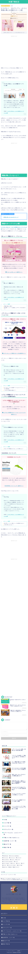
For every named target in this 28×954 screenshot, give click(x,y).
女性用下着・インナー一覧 (10, 840)
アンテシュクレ (5, 857)
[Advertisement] (14, 51)
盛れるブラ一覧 (7, 844)
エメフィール (19, 857)
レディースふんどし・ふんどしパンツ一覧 (13, 833)
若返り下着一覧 (7, 847)
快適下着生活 (14, 2)
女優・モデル (5, 867)
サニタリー (12, 859)
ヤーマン (18, 863)
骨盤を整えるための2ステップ (11, 217)
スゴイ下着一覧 (7, 822)
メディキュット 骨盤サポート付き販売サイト (14, 353)
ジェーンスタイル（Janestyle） (8, 861)
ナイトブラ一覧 (7, 826)
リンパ (23, 863)
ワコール (4, 865)
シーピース (18, 859)
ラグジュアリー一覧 (8, 829)
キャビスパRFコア (6, 859)
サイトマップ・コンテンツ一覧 (8, 874)
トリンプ (16, 861)
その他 (5, 819)
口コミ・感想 (20, 865)
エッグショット (12, 857)
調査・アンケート (16, 867)
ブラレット (13, 863)
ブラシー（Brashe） (6, 863)
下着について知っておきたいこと (11, 837)
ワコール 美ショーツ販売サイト (15, 272)
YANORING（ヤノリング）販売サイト (14, 485)
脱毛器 (10, 867)
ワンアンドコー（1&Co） (12, 865)
